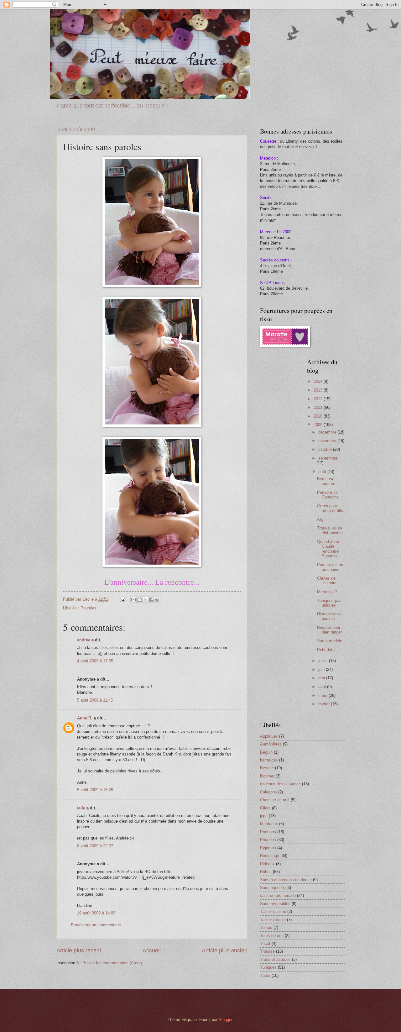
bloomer (267, 776)
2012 (319, 399)
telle (81, 808)
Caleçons (268, 792)
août (322, 471)
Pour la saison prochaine (330, 567)
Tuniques (268, 967)
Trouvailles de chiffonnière (330, 530)
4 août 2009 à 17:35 (95, 661)
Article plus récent (78, 950)
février (324, 704)
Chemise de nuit (274, 800)
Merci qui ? (327, 591)
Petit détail (326, 649)
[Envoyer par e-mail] (133, 600)
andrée (83, 640)
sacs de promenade (278, 895)
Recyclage (269, 855)
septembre (327, 458)
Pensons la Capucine (328, 494)
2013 (319, 390)
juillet (323, 660)
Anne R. (84, 718)
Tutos (265, 975)
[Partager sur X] (145, 600)
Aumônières (271, 744)
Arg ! (321, 519)
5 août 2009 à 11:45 (95, 700)
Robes (266, 871)
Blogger (225, 1019)
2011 (319, 407)
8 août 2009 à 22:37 (95, 846)
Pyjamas (268, 847)
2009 (319, 424)
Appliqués (269, 736)
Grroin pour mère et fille (330, 508)
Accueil (152, 950)
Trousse (267, 951)
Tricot (265, 943)
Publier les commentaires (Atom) (112, 963)
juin (322, 669)
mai (322, 678)
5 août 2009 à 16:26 (95, 789)
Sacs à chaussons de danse (286, 879)
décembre (327, 432)
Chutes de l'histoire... (328, 580)
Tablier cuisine (273, 911)
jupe (264, 815)
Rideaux (267, 863)
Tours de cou (272, 935)
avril (322, 686)
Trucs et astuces (275, 959)
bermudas (269, 760)
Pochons (268, 831)
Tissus (266, 927)
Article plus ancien (224, 950)
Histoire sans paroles (329, 616)
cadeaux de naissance (280, 784)
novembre (327, 440)
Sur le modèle (329, 641)
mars (323, 695)
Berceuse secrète (326, 481)
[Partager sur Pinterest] (157, 600)
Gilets (265, 808)
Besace (267, 768)
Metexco (268, 158)
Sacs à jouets (272, 887)
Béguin (266, 752)
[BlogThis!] (139, 600)
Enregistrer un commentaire (96, 925)
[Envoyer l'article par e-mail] (122, 599)
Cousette (268, 141)
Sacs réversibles (275, 903)
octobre (325, 449)
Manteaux (269, 823)
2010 (319, 416)
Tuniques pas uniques (329, 603)
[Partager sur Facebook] (151, 600)
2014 (319, 381)
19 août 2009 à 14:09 (96, 913)
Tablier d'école (273, 919)
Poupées (88, 608)
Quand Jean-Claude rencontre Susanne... (329, 548)
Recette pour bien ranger (329, 629)
